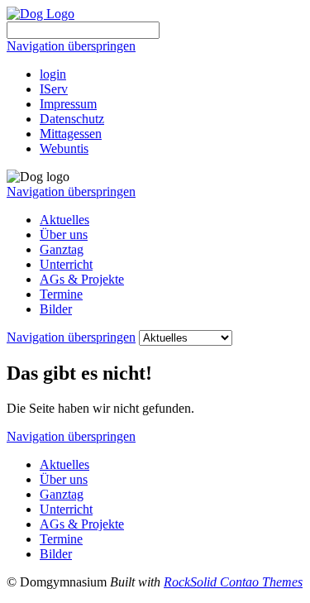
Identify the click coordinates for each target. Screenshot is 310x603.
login (53, 74)
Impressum (68, 104)
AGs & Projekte (82, 279)
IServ (54, 89)
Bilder (56, 309)
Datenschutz (72, 119)
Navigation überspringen (71, 46)
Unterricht (66, 264)
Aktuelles (64, 220)
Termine (61, 294)
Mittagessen (71, 134)
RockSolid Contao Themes (233, 582)
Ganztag (61, 249)
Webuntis (64, 148)
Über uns (64, 234)
